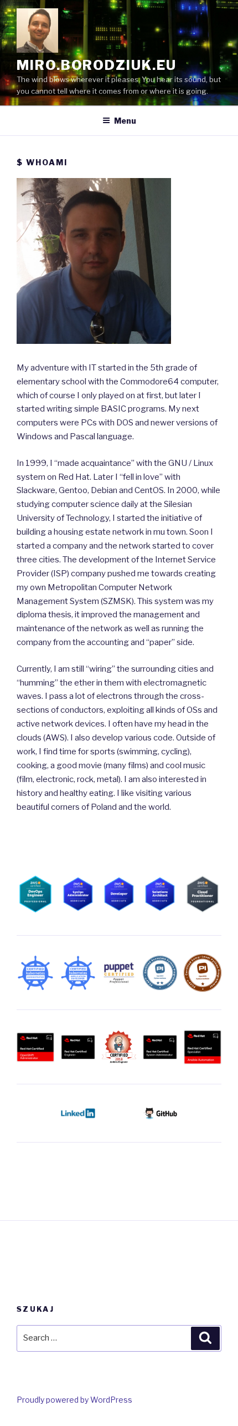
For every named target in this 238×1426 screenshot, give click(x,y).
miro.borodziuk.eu (97, 65)
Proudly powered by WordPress (74, 1399)
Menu (125, 120)
